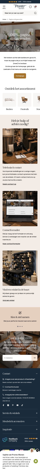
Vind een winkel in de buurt (16, 289)
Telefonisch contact (12, 167)
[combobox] (20, 13)
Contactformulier (11, 230)
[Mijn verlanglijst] (30, 7)
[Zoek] (35, 13)
